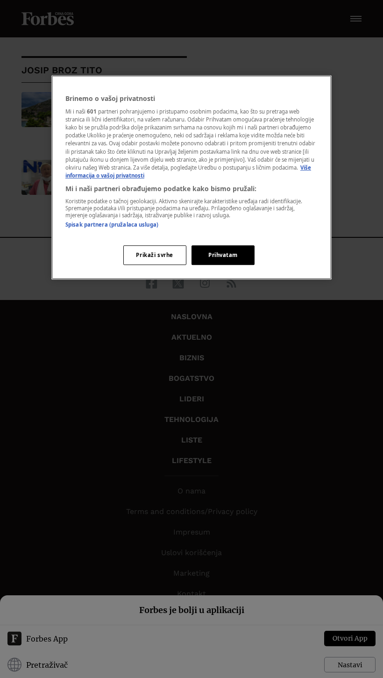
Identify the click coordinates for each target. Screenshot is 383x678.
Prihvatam (223, 254)
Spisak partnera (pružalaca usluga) (111, 224)
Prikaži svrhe (154, 254)
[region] (191, 177)
